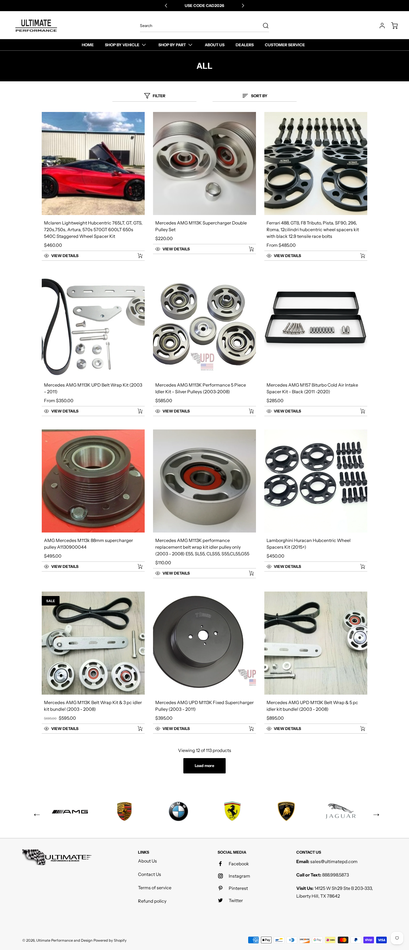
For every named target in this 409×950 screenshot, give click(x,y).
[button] (87, 255)
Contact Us (149, 874)
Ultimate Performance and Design (64, 940)
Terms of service (154, 887)
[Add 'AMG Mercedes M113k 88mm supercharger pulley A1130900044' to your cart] (136, 566)
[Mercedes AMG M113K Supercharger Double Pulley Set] (204, 163)
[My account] (379, 25)
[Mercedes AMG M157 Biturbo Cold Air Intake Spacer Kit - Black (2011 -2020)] (315, 325)
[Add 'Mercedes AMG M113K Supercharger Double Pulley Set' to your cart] (248, 248)
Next (374, 811)
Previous (35, 811)
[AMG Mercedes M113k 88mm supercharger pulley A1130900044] (93, 481)
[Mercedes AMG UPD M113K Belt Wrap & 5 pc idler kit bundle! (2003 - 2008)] (315, 643)
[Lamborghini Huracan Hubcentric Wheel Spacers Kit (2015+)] (315, 481)
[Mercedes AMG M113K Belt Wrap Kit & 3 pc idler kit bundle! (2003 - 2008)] (93, 643)
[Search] (263, 25)
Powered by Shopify (110, 940)
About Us (147, 861)
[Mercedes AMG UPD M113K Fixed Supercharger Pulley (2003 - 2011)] (204, 643)
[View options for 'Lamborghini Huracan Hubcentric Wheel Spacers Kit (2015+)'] (362, 566)
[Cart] (392, 25)
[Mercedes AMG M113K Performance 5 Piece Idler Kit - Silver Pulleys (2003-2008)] (204, 325)
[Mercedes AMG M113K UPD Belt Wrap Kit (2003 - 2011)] (93, 325)
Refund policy (152, 901)
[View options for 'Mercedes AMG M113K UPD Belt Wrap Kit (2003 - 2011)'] (139, 411)
